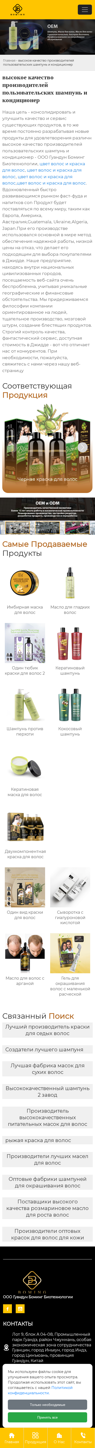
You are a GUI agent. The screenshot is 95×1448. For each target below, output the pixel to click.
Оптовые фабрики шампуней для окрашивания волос (48, 1182)
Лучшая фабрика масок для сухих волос (48, 1068)
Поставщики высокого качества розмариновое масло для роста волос (47, 1208)
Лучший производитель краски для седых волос (47, 1030)
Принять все (47, 1417)
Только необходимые (47, 1405)
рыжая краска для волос (38, 1140)
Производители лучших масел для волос (47, 1159)
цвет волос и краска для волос (51, 183)
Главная (9, 60)
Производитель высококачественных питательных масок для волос (47, 1117)
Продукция (35, 1438)
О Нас (59, 1438)
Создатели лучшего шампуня (44, 1050)
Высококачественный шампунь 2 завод (47, 1091)
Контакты (83, 1438)
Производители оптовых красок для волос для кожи (47, 1234)
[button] (83, 447)
